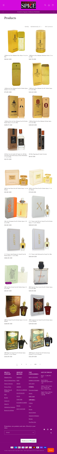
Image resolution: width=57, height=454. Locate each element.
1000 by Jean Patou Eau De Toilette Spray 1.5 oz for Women (40, 189)
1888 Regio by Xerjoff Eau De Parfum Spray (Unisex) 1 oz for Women (14, 353)
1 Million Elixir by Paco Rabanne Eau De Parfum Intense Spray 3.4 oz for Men (16, 122)
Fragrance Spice (11, 450)
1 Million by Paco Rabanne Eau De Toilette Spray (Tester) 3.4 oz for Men (16, 89)
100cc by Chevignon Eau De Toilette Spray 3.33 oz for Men (15, 222)
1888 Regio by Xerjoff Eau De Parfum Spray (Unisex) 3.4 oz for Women (39, 353)
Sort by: (27, 26)
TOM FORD (19, 399)
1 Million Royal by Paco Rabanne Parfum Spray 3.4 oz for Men (40, 122)
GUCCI (18, 396)
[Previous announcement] (3, 12)
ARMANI (19, 386)
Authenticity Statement (9, 407)
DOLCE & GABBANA (22, 390)
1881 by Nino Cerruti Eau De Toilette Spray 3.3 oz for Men (15, 287)
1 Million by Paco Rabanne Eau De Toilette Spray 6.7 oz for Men (40, 89)
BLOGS (6, 397)
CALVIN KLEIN (20, 393)
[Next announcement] (54, 12)
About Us (6, 404)
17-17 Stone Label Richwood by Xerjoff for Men (40, 254)
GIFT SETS (31, 383)
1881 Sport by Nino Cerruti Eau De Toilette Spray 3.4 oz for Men (40, 287)
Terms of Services (8, 383)
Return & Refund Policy (10, 380)
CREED (18, 383)
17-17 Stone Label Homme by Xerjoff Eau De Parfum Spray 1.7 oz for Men (15, 255)
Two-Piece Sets (32, 422)
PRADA (18, 405)
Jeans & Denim (32, 412)
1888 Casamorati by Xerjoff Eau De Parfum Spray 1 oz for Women (40, 320)
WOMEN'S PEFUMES (34, 380)
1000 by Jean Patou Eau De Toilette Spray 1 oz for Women (16, 189)
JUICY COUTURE (21, 409)
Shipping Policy (8, 377)
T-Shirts (31, 403)
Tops (30, 406)
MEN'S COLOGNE (33, 377)
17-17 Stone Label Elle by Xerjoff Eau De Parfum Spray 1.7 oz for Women (40, 222)
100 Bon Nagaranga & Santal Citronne (38, 154)
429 (35, 364)
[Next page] (40, 364)
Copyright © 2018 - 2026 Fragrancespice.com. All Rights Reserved (29, 450)
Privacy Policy (7, 386)
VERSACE (19, 377)
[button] (3, 5)
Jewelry (30, 393)
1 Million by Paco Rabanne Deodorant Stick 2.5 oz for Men (41, 56)
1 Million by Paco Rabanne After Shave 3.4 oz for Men (16, 56)
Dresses (30, 409)
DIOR (18, 380)
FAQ (5, 394)
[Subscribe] (33, 432)
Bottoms (31, 418)
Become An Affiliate (9, 410)
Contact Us (6, 400)
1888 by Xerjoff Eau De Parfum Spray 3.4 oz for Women (15, 320)
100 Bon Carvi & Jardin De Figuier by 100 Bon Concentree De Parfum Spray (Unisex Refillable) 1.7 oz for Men (15, 155)
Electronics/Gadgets (33, 390)
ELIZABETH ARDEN (22, 402)
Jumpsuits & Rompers (34, 415)
